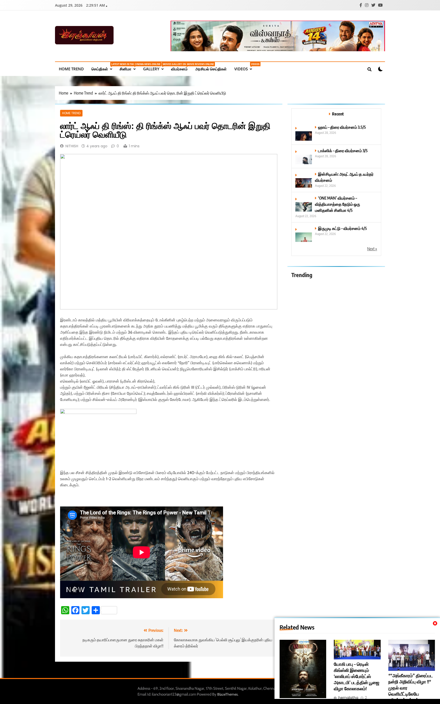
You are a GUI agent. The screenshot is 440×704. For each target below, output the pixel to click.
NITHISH (71, 146)
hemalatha (348, 697)
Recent (338, 113)
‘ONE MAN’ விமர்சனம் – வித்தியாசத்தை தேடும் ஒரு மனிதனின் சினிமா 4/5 (337, 204)
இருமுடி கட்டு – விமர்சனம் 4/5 (342, 228)
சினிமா (129, 66)
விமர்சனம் (181, 66)
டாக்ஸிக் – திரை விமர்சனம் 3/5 (343, 150)
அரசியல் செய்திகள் (211, 68)
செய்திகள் (103, 66)
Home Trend (71, 68)
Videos (245, 66)
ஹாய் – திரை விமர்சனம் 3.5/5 (342, 127)
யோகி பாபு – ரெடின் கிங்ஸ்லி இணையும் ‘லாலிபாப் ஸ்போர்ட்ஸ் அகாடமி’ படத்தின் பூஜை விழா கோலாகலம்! (356, 676)
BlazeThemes (227, 694)
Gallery (155, 66)
